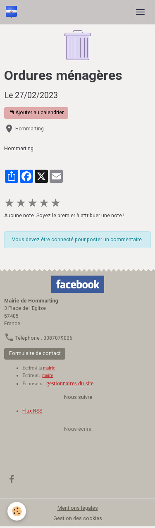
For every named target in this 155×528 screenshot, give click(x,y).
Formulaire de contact (35, 353)
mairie (49, 368)
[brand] (13, 12)
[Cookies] (16, 511)
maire (47, 375)
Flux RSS (32, 411)
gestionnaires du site (69, 383)
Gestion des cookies (77, 518)
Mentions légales (77, 508)
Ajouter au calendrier (39, 112)
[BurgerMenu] (140, 12)
